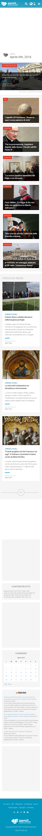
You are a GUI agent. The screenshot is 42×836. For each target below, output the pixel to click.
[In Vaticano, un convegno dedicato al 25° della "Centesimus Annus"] (21, 255)
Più (21, 492)
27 (16, 680)
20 (16, 676)
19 (11, 676)
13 (16, 672)
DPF (12, 804)
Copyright (22, 807)
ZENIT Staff (8, 343)
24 (35, 676)
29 (26, 680)
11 (6, 672)
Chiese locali (11, 314)
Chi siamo (6, 804)
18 (6, 676)
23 (31, 676)
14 (21, 672)
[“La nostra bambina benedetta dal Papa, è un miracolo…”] (21, 168)
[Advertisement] (21, 29)
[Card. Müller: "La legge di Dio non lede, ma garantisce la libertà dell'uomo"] (21, 197)
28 (21, 680)
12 (11, 672)
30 (31, 680)
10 (35, 669)
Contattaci (30, 807)
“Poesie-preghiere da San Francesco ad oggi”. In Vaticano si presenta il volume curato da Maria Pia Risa (21, 454)
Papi (5, 99)
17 (35, 672)
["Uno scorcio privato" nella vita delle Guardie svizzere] (21, 226)
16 (31, 672)
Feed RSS (22, 693)
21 (21, 676)
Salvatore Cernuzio (8, 86)
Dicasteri (7, 128)
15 (26, 672)
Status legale (12, 807)
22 (26, 676)
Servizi (35, 804)
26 (11, 680)
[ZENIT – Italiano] (11, 4)
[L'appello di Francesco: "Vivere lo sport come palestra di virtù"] (21, 110)
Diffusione (19, 804)
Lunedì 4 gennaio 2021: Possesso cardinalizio (18, 731)
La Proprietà (28, 804)
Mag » (10, 684)
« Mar (5, 684)
